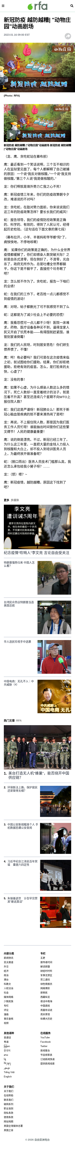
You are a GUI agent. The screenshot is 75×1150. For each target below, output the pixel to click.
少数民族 (8, 1001)
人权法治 (8, 988)
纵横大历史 (46, 1018)
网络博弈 (45, 988)
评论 (6, 1010)
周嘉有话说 (46, 1010)
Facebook (45, 1041)
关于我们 (8, 1091)
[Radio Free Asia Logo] (37, 5)
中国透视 (45, 1005)
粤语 (6, 1041)
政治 (6, 975)
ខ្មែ (5, 1059)
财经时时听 (46, 971)
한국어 (7, 1050)
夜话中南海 (46, 1001)
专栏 (6, 1005)
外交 (6, 966)
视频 (6, 1023)
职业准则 (8, 1108)
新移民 (44, 992)
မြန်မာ (7, 1046)
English (8, 1076)
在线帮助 (8, 1095)
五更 (42, 957)
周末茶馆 (45, 1014)
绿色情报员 (46, 984)
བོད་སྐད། (7, 1063)
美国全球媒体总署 (13, 1125)
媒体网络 (8, 997)
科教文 (7, 984)
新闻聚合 (45, 1050)
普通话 (7, 1037)
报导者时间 (46, 962)
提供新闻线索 (47, 1063)
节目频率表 (46, 1055)
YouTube (45, 1037)
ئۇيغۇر (7, 1068)
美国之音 (8, 1130)
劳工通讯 (45, 979)
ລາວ (6, 1055)
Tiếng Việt (9, 1072)
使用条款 (8, 1117)
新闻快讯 (8, 957)
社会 (6, 992)
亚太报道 (8, 962)
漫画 (6, 1014)
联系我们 (8, 1099)
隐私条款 (8, 1112)
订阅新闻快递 (47, 1059)
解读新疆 (45, 966)
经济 (6, 971)
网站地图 (8, 1121)
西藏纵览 (45, 997)
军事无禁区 (46, 975)
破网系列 (8, 1104)
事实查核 (8, 1018)
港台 (6, 979)
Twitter (43, 1046)
